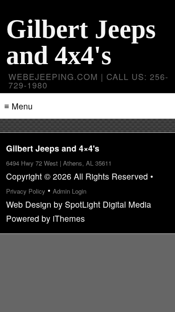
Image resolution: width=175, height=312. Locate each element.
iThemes (69, 218)
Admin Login (69, 191)
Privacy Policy (25, 191)
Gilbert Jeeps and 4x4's (81, 42)
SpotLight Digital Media (108, 204)
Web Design (28, 204)
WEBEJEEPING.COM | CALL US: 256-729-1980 (88, 81)
